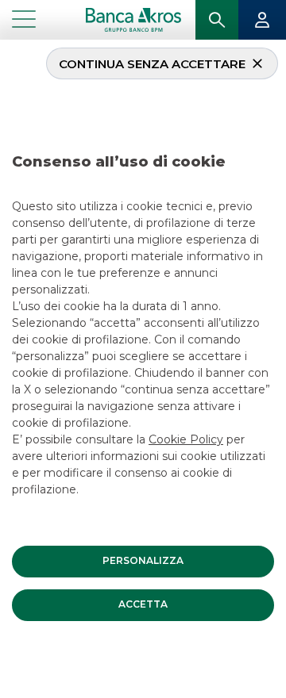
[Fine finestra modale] (6, 42)
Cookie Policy (186, 439)
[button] (143, 561)
